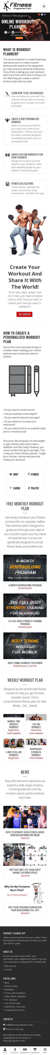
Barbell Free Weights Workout (14, 724)
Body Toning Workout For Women (25, 663)
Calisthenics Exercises (15, 1006)
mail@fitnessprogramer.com (19, 1024)
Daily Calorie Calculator (15, 996)
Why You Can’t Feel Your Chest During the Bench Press (25, 871)
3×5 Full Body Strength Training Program (25, 622)
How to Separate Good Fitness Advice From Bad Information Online (25, 833)
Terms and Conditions (15, 993)
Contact (8, 969)
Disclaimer (9, 989)
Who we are (10, 966)
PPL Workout (11, 999)
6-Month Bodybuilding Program (25, 585)
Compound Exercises (15, 1010)
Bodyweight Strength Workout (36, 752)
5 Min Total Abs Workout (14, 753)
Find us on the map (14, 1029)
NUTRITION (29, 32)
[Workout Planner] (17, 6)
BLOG (9, 32)
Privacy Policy (11, 986)
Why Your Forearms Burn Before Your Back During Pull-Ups (25, 908)
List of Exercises (12, 1003)
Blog (7, 982)
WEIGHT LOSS (18, 32)
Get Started (24, 314)
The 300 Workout (36, 725)
